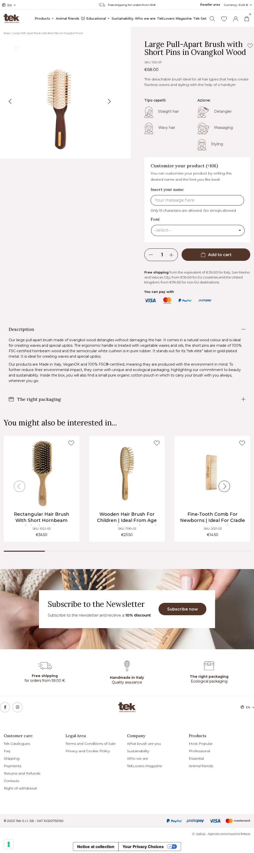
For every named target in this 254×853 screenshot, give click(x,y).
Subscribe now (182, 609)
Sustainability (138, 751)
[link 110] (5, 707)
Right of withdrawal (20, 788)
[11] (8, 844)
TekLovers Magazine (144, 766)
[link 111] (17, 707)
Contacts (11, 781)
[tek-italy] (11, 16)
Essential (196, 758)
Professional (199, 751)
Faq (7, 751)
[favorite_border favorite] (71, 443)
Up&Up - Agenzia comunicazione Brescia (223, 834)
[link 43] (224, 18)
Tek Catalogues (17, 743)
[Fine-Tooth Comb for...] (212, 473)
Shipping (11, 758)
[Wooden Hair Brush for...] (127, 473)
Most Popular (201, 743)
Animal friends (201, 766)
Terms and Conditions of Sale (90, 743)
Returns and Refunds (22, 773)
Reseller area (210, 4)
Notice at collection (95, 846)
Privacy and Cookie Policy (87, 751)
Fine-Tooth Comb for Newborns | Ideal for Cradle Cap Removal (212, 520)
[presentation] (20, 486)
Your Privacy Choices (143, 846)
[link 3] (235, 18)
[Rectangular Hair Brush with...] (41, 473)
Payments (12, 766)
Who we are (137, 758)
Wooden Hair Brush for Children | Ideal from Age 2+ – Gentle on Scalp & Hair (126, 520)
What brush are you (144, 743)
